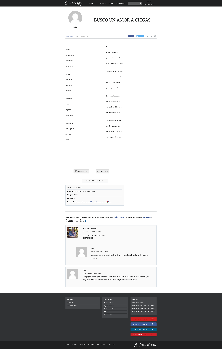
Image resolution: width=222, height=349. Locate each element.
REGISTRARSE (150, 4)
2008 (145, 312)
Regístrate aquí (119, 217)
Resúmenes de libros (109, 308)
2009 (141, 312)
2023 (133, 305)
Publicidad (112, 344)
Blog (111, 3)
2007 (149, 312)
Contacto (104, 344)
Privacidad (91, 344)
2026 (133, 302)
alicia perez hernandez (96, 202)
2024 (141, 302)
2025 (137, 302)
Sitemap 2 (75, 344)
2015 (141, 308)
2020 (145, 305)
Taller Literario (108, 312)
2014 (145, 308)
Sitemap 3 (83, 344)
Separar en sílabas (109, 305)
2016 (137, 308)
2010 (137, 312)
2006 (152, 312)
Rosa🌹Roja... (107, 202)
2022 (137, 305)
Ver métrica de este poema (94, 180)
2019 (149, 305)
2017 (133, 308)
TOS (98, 344)
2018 (152, 305)
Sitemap (67, 344)
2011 (133, 312)
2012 (152, 308)
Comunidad (120, 3)
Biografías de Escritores (110, 315)
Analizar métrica (108, 302)
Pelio (71, 36)
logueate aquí (146, 217)
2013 (149, 308)
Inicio (67, 36)
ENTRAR (149, 2)
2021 (141, 305)
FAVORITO (104, 172)
